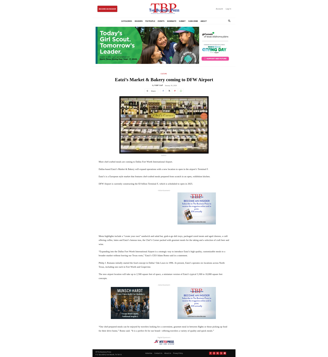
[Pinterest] (174, 90)
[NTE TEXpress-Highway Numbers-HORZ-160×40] (164, 342)
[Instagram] (214, 353)
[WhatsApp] (180, 90)
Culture (164, 73)
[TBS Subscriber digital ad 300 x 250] (196, 208)
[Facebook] (163, 90)
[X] (169, 90)
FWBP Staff (158, 85)
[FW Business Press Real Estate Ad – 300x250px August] (130, 303)
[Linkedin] (217, 353)
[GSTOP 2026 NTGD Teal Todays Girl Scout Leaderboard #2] (164, 45)
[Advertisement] (130, 210)
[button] (228, 21)
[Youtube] (224, 353)
